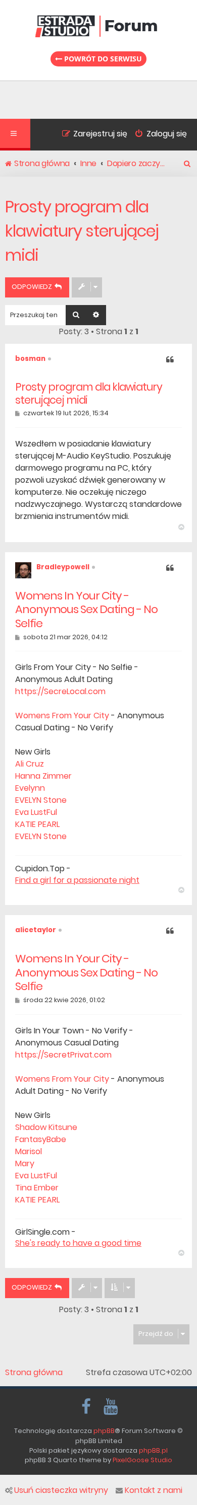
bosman (30, 358)
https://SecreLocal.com (60, 691)
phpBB (104, 1430)
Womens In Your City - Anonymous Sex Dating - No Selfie (86, 610)
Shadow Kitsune (46, 1127)
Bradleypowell (62, 567)
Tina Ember (37, 1187)
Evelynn (30, 788)
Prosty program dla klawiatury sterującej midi (82, 230)
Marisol (28, 1151)
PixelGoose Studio (142, 1460)
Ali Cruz (29, 764)
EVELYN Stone (41, 800)
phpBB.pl (153, 1450)
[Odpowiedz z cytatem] (170, 360)
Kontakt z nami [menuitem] (153, 1490)
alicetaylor (35, 930)
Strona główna (34, 1372)
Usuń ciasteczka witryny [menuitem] (61, 1490)
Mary (24, 1163)
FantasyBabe (40, 1139)
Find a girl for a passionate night (77, 880)
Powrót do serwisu (102, 58)
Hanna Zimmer (43, 776)
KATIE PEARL (37, 824)
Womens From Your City (62, 715)
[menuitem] (157, 135)
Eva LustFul (36, 812)
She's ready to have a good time (78, 1243)
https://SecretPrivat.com (63, 1055)
